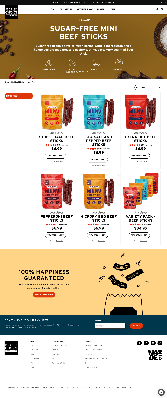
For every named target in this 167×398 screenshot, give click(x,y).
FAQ (53, 359)
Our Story (88, 354)
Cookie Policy (127, 387)
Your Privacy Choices (111, 387)
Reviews (55, 350)
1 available (59, 161)
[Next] (161, 2)
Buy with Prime (35, 359)
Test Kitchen (66, 9)
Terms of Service (49, 387)
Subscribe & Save (85, 9)
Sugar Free (33, 354)
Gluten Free (11, 96)
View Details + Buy (55, 155)
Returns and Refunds (59, 363)
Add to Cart (66, 123)
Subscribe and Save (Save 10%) (96, 359)
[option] (83, 42)
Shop (53, 9)
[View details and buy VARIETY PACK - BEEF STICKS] (141, 191)
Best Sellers (34, 350)
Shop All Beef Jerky (44, 295)
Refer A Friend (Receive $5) (95, 350)
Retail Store (34, 368)
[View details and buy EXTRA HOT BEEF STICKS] (141, 112)
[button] (51, 145)
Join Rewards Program (93, 345)
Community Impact (92, 368)
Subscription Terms (93, 387)
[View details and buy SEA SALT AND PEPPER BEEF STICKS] (99, 112)
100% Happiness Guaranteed (63, 345)
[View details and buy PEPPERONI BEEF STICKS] (57, 191)
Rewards (101, 9)
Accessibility (77, 387)
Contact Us (56, 354)
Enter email (99, 321)
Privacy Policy (64, 387)
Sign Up (136, 326)
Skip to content (83, 2)
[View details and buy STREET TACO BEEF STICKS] (57, 112)
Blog (86, 363)
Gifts (31, 363)
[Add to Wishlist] (109, 158)
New (31, 345)
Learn (113, 9)
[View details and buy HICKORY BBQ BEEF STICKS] (99, 191)
